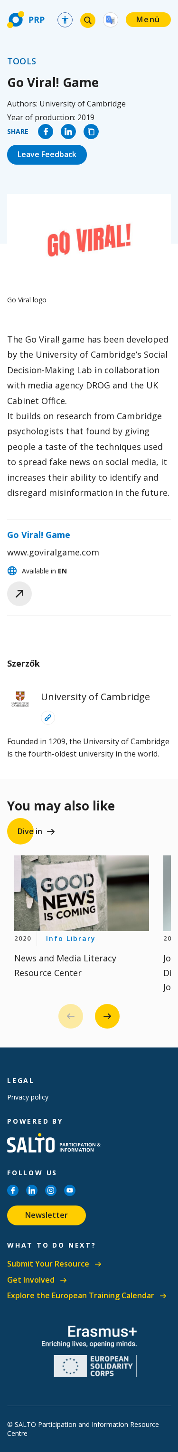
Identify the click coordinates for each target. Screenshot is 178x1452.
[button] (107, 1016)
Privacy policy (27, 1096)
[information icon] (48, 718)
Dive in (30, 831)
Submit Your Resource (48, 1264)
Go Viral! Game (38, 534)
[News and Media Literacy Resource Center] (81, 893)
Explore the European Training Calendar (80, 1296)
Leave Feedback (47, 154)
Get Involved (31, 1280)
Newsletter (46, 1215)
